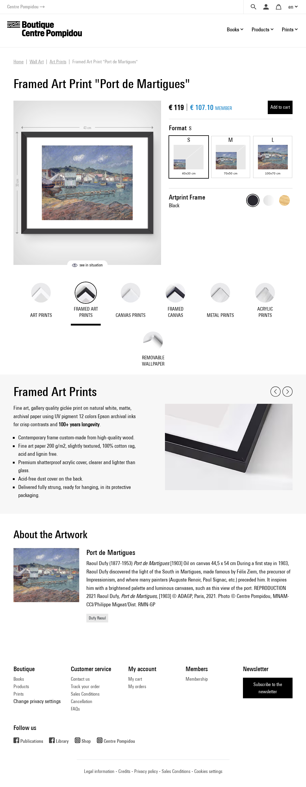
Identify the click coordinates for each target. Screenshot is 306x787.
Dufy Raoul (97, 618)
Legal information (99, 771)
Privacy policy (146, 771)
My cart (135, 679)
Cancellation (81, 701)
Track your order (85, 686)
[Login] (266, 7)
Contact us (80, 679)
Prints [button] (287, 29)
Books (18, 679)
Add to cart (280, 107)
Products (21, 686)
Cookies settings (208, 771)
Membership (197, 679)
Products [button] (260, 29)
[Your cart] (278, 7)
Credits (124, 771)
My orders (137, 686)
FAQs (75, 709)
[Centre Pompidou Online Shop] (44, 29)
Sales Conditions (85, 694)
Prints (18, 694)
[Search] (253, 7)
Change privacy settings (37, 701)
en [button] (290, 7)
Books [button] (233, 29)
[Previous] (275, 391)
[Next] (287, 391)
